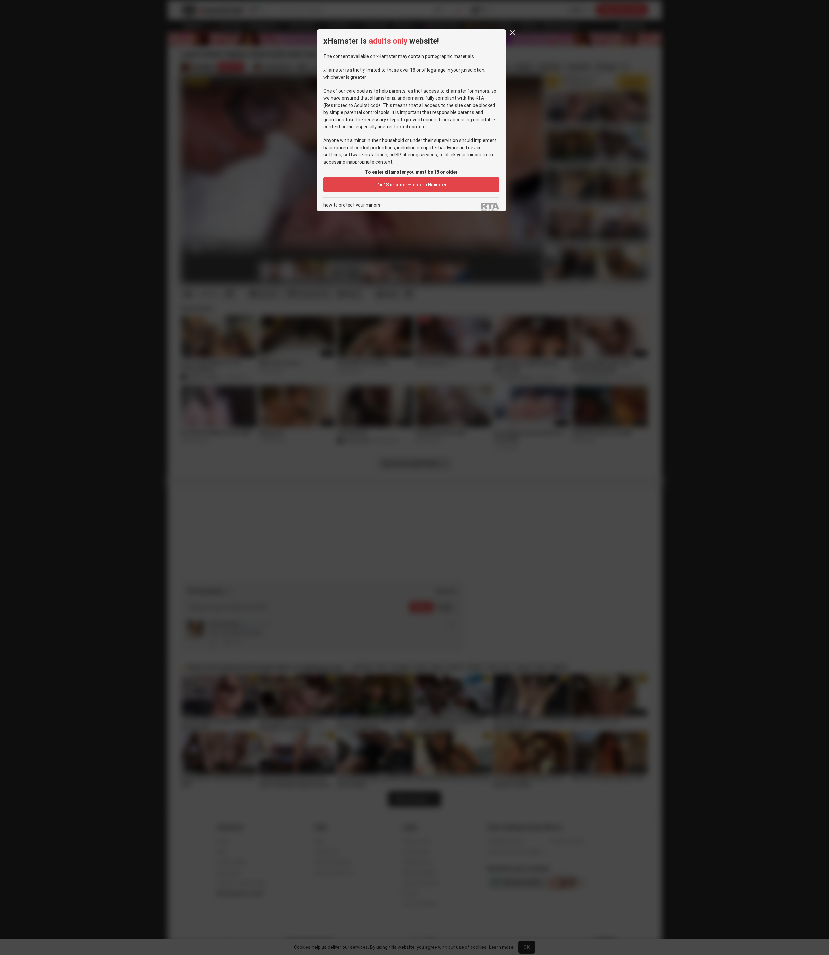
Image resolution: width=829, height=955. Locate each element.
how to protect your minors (351, 205)
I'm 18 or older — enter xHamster (411, 184)
